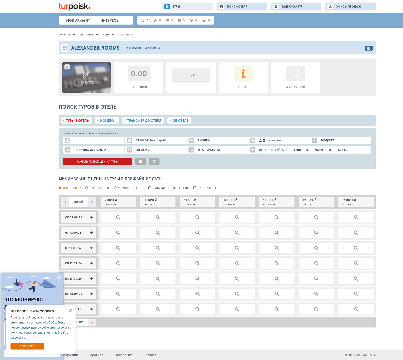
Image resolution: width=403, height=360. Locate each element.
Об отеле (180, 120)
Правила (96, 354)
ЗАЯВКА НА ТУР (291, 6)
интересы (110, 20)
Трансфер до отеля (144, 120)
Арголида (152, 48)
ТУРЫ (176, 6)
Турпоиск (65, 34)
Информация (69, 354)
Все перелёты (273, 150)
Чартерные (323, 150)
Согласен (27, 346)
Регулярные (300, 150)
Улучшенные (128, 188)
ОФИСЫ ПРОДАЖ (348, 6)
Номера (107, 120)
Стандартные (99, 188)
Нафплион (133, 48)
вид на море (207, 188)
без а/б (343, 150)
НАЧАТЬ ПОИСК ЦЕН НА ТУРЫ (97, 161)
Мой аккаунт (78, 20)
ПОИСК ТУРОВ (86, 34)
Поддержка (123, 354)
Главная (150, 354)
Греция (105, 34)
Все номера (72, 188)
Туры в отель (77, 120)
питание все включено (171, 188)
